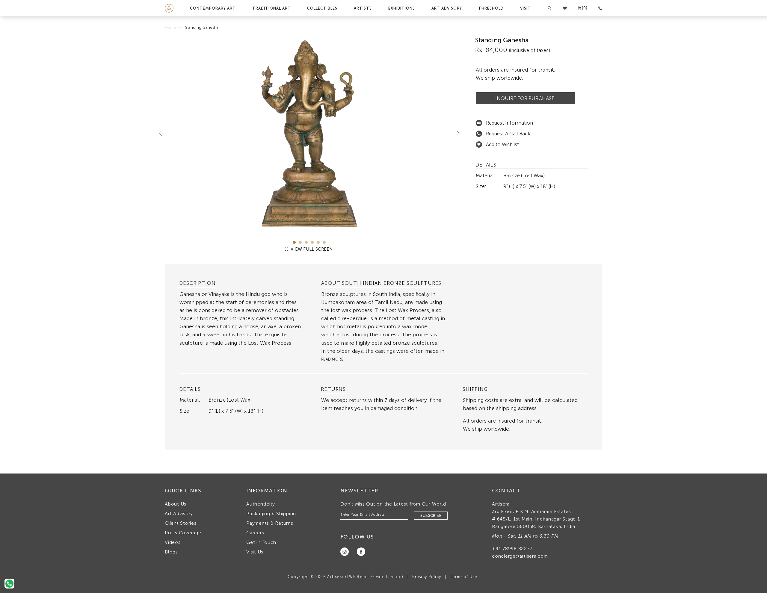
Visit (525, 8)
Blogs (171, 552)
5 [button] (318, 242)
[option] (309, 133)
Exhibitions (401, 8)
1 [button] (294, 242)
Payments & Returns (269, 523)
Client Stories (181, 523)
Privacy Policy (426, 576)
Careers (255, 532)
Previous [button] (163, 133)
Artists (363, 8)
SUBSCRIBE (430, 515)
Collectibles (322, 8)
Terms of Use (463, 576)
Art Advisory (446, 8)
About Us (175, 504)
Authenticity (260, 504)
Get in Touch (261, 542)
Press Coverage (183, 532)
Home (170, 27)
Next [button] (456, 133)
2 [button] (300, 242)
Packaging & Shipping (271, 513)
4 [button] (312, 242)
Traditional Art (271, 8)
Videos (173, 542)
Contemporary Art (213, 8)
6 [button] (324, 242)
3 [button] (306, 242)
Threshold (491, 8)
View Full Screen (311, 249)
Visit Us (254, 552)
